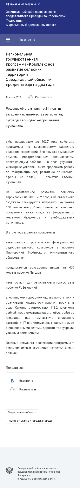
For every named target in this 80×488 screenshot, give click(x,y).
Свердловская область (22, 412)
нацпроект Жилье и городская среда (30, 420)
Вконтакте (26, 380)
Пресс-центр (27, 39)
